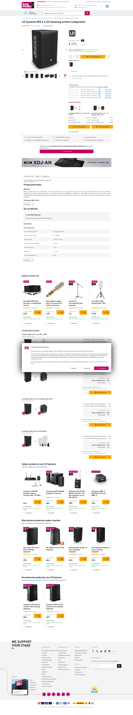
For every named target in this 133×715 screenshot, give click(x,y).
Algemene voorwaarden (81, 667)
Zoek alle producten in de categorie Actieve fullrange (36, 523)
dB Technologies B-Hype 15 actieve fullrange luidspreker (78, 550)
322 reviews (80, 308)
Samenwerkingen (62, 664)
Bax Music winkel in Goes (87, 89)
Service (77, 647)
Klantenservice (107, 1)
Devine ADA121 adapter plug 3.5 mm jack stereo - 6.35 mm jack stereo (54, 303)
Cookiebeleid (98, 361)
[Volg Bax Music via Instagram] (109, 651)
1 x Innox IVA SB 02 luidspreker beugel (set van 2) (95, 438)
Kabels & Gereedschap (48, 681)
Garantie (77, 657)
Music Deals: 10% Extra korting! (50, 650)
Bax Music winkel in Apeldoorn (89, 95)
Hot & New (44, 653)
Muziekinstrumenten (47, 667)
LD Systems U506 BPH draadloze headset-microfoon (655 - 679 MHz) (32, 493)
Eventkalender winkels (64, 655)
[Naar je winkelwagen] (107, 5)
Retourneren (78, 655)
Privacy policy (78, 672)
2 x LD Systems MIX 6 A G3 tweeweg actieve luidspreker (95, 404)
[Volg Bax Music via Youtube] (101, 651)
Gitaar (43, 669)
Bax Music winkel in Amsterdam (89, 93)
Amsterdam (33, 685)
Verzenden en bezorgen (81, 653)
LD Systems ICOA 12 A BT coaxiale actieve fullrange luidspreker (54, 607)
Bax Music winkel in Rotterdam (89, 91)
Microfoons (45, 662)
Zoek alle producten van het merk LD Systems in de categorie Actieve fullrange (44, 580)
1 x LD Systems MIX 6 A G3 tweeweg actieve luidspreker (94, 339)
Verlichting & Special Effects (49, 679)
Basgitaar (44, 672)
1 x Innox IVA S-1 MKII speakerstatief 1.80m (95, 341)
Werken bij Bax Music (63, 669)
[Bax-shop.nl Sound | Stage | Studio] (28, 5)
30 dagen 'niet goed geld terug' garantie (86, 5)
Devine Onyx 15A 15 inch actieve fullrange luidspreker (31, 550)
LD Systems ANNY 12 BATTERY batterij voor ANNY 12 (99, 493)
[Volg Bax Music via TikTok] (105, 651)
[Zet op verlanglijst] (108, 56)
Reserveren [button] (108, 89)
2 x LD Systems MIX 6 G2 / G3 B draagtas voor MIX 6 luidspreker (95, 406)
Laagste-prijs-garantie (82, 7)
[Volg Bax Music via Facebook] (93, 651)
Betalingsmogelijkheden (81, 650)
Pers (59, 660)
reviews (37, 25)
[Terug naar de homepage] (25, 13)
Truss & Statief (46, 683)
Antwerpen (33, 689)
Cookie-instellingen (80, 674)
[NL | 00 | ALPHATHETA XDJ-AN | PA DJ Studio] (66, 162)
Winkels (99, 1)
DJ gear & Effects (46, 657)
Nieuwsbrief (61, 662)
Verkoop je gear (79, 660)
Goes (31, 680)
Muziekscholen (62, 667)
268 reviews (34, 308)
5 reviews (79, 554)
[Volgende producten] (109, 275)
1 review (56, 611)
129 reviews (57, 308)
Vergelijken (29, 323)
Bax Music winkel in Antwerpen (89, 97)
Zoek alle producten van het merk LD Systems (34, 466)
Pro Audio (44, 655)
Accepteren (102, 368)
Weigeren (73, 368)
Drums (43, 674)
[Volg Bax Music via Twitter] (97, 651)
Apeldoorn (32, 687)
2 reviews (34, 611)
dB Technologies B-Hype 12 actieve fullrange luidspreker (101, 550)
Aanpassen (87, 368)
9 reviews (102, 554)
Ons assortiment (62, 650)
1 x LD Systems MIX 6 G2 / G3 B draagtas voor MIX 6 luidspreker (95, 374)
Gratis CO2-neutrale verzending (94, 140)
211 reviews (103, 308)
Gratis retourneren (90, 137)
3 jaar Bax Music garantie (63, 137)
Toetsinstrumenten (47, 676)
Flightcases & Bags (47, 686)
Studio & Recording (47, 660)
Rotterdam (32, 682)
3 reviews (56, 497)
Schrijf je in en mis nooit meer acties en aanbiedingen (105, 661)
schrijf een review (47, 25)
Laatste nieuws (62, 653)
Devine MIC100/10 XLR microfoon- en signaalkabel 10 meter (32, 303)
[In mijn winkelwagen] (37, 312)
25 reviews (34, 554)
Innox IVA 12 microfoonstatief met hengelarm (76, 303)
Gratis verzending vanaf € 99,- (46, 5)
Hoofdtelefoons (46, 664)
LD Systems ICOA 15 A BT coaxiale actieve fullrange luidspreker (31, 607)
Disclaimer (77, 670)
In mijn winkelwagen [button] (94, 56)
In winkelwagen (101, 392)
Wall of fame (61, 657)
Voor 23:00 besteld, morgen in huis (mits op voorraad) (52, 7)
